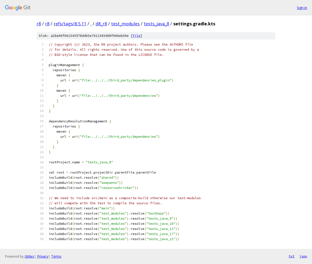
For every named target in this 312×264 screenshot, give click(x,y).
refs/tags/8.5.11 (70, 24)
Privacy (42, 256)
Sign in (302, 7)
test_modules (125, 24)
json (303, 256)
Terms (56, 256)
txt (291, 256)
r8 (39, 24)
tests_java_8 (156, 24)
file (136, 36)
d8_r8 (101, 24)
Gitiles (29, 256)
